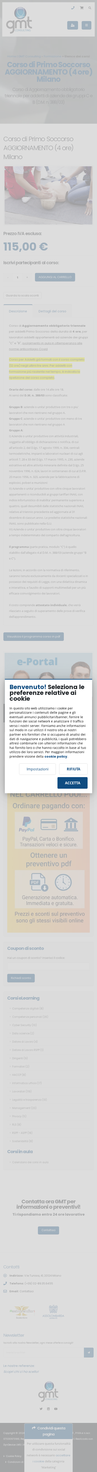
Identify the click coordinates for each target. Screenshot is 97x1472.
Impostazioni (37, 769)
